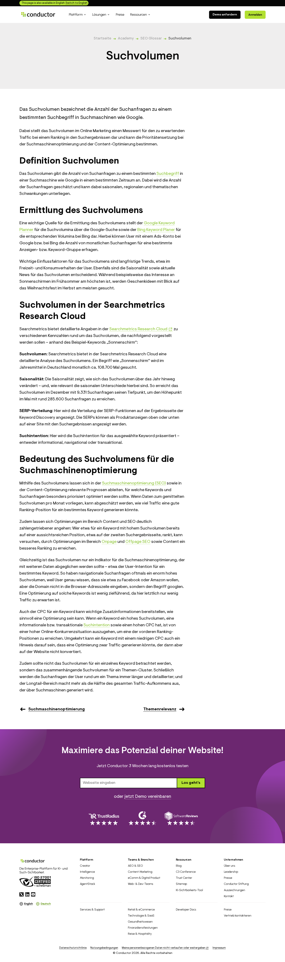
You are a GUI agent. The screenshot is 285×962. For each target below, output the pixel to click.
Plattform (86, 859)
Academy (126, 38)
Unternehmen (233, 859)
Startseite (102, 38)
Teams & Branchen (141, 859)
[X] (21, 894)
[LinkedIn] (27, 894)
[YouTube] (33, 894)
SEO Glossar (151, 38)
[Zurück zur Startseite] (38, 14)
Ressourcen (183, 859)
